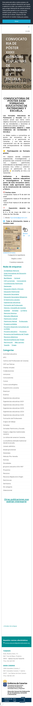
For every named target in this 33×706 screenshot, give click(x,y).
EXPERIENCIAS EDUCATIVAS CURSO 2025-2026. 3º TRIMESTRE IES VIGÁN (16, 606)
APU (4, 357)
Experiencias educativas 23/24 (13, 411)
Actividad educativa (10, 354)
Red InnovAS (8, 342)
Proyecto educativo (10, 331)
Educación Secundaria (11, 294)
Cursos (5, 381)
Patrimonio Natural (10, 321)
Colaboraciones (8, 371)
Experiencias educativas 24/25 (13, 415)
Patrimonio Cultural (10, 319)
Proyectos (23, 331)
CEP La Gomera (9, 281)
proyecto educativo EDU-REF (13, 466)
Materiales (6, 453)
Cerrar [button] (16, 21)
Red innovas (7, 480)
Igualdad (7, 310)
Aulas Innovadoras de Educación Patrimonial (15, 274)
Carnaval (17, 278)
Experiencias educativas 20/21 (13, 401)
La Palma (23, 310)
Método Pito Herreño (10, 456)
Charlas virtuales (8, 367)
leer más (7, 539)
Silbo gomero (19, 342)
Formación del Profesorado (13, 305)
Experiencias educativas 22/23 (13, 408)
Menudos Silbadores (11, 316)
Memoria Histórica (10, 313)
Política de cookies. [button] (22, 17)
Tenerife (6, 345)
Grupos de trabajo (9, 422)
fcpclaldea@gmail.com (18, 218)
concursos (17, 83)
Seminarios (7, 483)
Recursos (6, 473)
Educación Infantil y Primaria (13, 289)
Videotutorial (7, 490)
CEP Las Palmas (8, 364)
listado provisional (9, 450)
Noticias (6, 460)
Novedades (24, 83)
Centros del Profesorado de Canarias (16, 361)
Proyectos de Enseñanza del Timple (16, 334)
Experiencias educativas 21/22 (13, 405)
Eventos (6, 395)
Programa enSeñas (10, 324)
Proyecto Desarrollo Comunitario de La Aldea (16, 328)
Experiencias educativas (12, 302)
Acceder (27, 31)
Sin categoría (7, 487)
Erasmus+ (6, 391)
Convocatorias (8, 378)
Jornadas (15, 310)
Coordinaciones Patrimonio (13, 283)
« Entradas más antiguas (10, 626)
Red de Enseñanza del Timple (14, 340)
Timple (14, 345)
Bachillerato (8, 278)
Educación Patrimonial (11, 292)
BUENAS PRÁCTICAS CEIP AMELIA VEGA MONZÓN (15, 526)
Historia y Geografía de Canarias (15, 308)
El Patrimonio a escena (12, 300)
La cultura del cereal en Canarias (14, 437)
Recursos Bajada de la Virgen (13, 477)
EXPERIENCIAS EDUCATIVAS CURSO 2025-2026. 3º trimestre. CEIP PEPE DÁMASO (16, 567)
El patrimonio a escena (11, 388)
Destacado (7, 286)
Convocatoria (21, 281)
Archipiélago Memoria (11, 271)
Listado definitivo (9, 446)
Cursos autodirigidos (10, 384)
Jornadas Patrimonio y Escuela (13, 428)
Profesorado (23, 321)
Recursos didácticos (11, 337)
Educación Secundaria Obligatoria (15, 297)
